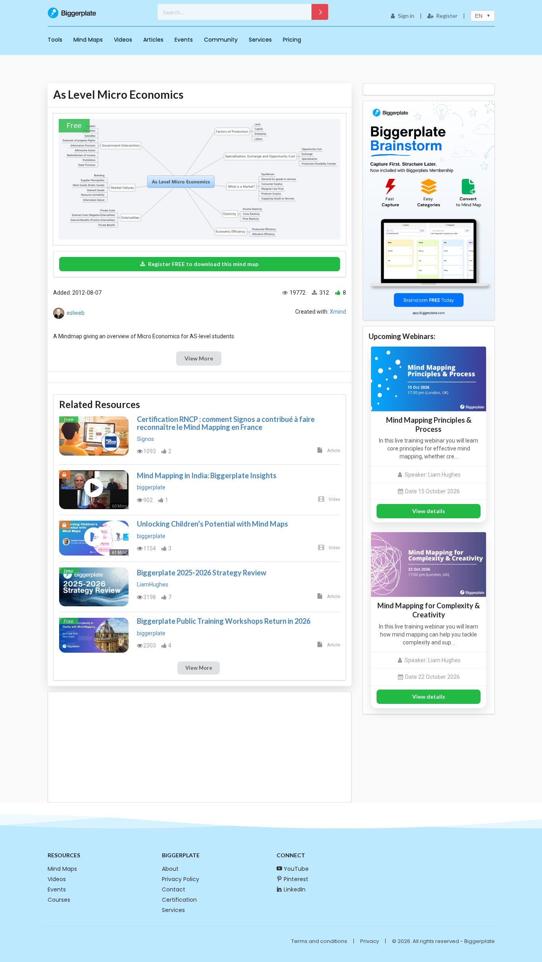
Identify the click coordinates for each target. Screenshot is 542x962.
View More (199, 358)
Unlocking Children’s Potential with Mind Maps (212, 523)
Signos (145, 439)
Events (184, 40)
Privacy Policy (180, 879)
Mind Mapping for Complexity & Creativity (428, 610)
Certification (179, 900)
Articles (153, 40)
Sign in (406, 15)
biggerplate (151, 487)
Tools (55, 40)
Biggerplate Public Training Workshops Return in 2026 (223, 621)
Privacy (369, 941)
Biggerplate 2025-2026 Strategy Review (201, 572)
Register (446, 15)
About (170, 869)
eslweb (76, 313)
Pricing (292, 40)
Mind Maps (88, 40)
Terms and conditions (319, 941)
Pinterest (296, 879)
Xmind (338, 312)
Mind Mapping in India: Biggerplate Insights (207, 475)
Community (221, 40)
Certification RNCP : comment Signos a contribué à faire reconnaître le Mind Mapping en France (226, 423)
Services (260, 40)
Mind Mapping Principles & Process (428, 424)
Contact (173, 889)
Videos (123, 40)
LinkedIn (294, 889)
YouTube (296, 869)
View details (428, 511)
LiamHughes (152, 584)
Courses (59, 900)
